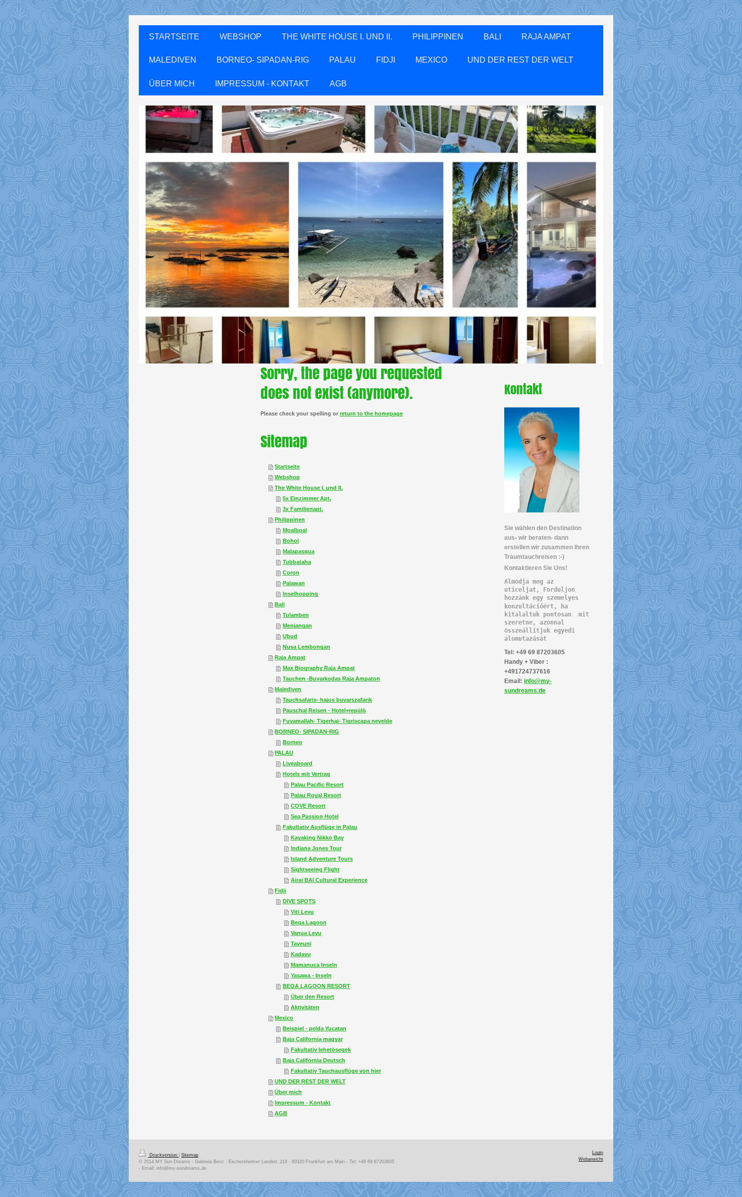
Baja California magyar (313, 1039)
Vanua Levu (306, 933)
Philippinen (290, 519)
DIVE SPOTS (299, 901)
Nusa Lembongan (306, 647)
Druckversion (163, 1155)
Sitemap (189, 1155)
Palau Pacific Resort (317, 785)
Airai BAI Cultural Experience (329, 880)
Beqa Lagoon (309, 922)
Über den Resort (312, 997)
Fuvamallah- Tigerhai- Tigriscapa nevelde (337, 721)
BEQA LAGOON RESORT (316, 986)
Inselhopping (300, 594)
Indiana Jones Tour (316, 848)
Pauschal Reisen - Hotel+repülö (324, 710)
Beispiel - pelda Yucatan (314, 1028)
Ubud (290, 636)
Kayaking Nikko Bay (317, 838)
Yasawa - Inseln (311, 975)
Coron (291, 572)
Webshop (287, 477)
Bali (280, 604)
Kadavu (301, 954)
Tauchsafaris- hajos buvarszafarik (327, 700)
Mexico (284, 1018)
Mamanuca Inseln (314, 965)
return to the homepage (371, 413)
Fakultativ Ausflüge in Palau (320, 827)
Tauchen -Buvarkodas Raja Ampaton (331, 678)
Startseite (287, 466)
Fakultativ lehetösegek (321, 1050)
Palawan (294, 583)
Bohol (291, 541)
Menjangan (297, 625)
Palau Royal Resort (316, 795)
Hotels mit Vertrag (306, 774)
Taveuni (301, 944)
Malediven (288, 689)
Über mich (288, 1092)
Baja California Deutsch (314, 1060)
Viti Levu (302, 912)
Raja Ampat (290, 657)
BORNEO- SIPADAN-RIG (307, 731)
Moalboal (295, 530)
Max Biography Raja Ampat (319, 668)
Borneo (292, 742)
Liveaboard (297, 763)
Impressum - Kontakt (303, 1103)
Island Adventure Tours (322, 859)
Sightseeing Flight (315, 869)
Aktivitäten (305, 1007)
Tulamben (296, 615)
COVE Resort (308, 806)
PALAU (284, 753)
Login (597, 1152)
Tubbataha (297, 562)
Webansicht (590, 1159)
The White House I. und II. (309, 488)
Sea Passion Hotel (315, 816)
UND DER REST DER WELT (310, 1081)
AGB (281, 1113)
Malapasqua (298, 551)
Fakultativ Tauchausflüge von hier (336, 1071)
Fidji (280, 891)
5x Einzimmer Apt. (307, 498)
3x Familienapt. (303, 509)
